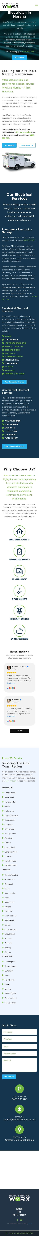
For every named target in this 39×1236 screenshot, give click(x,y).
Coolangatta (10, 962)
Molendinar (9, 902)
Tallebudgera (10, 993)
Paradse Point (10, 861)
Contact (19, 1209)
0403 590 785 (28, 51)
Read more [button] (11, 683)
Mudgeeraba (10, 893)
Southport (9, 884)
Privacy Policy (19, 1215)
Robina (8, 888)
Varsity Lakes (10, 1002)
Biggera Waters (11, 865)
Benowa (8, 938)
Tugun (7, 975)
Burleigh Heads (11, 998)
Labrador (8, 911)
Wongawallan (10, 834)
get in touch (11, 781)
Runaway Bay (10, 802)
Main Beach (9, 920)
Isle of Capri (10, 934)
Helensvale (9, 811)
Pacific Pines (10, 793)
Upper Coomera (11, 815)
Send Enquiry (9, 1077)
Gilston (8, 952)
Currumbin (9, 971)
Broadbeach (10, 879)
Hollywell (8, 856)
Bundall (8, 925)
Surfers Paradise (11, 875)
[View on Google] (9, 668)
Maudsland (9, 797)
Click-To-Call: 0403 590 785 (21, 1233)
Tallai (7, 898)
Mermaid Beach (11, 916)
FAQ (19, 1212)
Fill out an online (23, 132)
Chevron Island (11, 929)
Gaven (7, 806)
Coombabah (10, 820)
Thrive (30, 1224)
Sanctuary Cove (11, 852)
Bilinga (7, 984)
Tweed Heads (10, 966)
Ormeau (8, 843)
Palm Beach (9, 980)
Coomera (8, 824)
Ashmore (8, 943)
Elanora (8, 989)
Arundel (8, 907)
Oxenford (8, 838)
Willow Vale (9, 829)
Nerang (8, 948)
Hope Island (10, 847)
